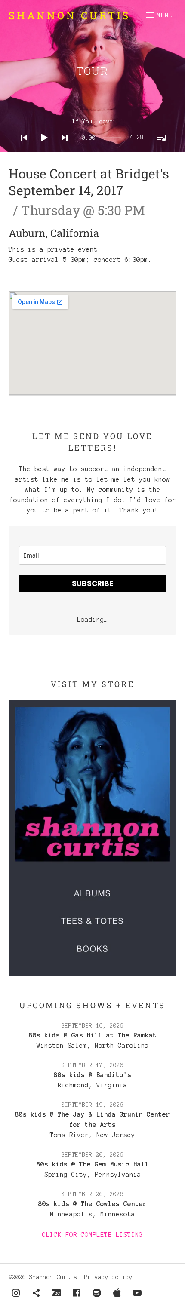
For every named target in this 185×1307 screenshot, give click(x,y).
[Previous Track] (21, 148)
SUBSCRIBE (92, 583)
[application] (92, 131)
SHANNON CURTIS (69, 15)
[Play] (41, 148)
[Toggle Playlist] (158, 148)
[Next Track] (62, 148)
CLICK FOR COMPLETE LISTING (92, 1234)
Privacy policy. (110, 1277)
